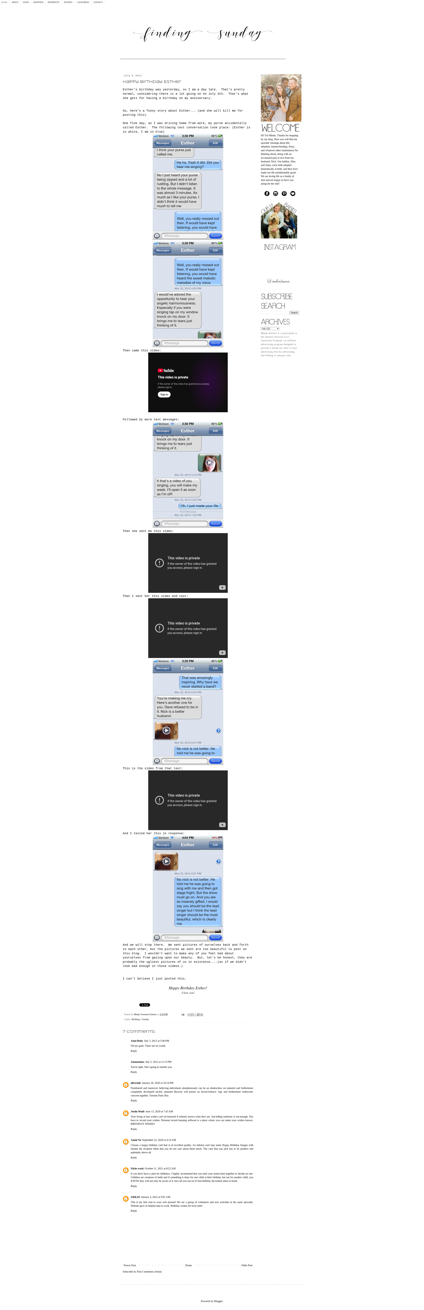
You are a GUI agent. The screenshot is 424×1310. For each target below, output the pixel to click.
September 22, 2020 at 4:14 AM (159, 1140)
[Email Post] (182, 1014)
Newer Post (130, 1265)
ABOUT (15, 2)
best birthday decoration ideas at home (217, 1180)
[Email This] (189, 1014)
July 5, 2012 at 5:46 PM (156, 1040)
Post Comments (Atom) (149, 1271)
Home (188, 1265)
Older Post (246, 1265)
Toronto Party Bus (158, 1095)
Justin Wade (138, 1111)
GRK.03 (135, 1197)
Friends (145, 1019)
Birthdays (136, 1019)
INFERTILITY (54, 2)
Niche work (137, 1168)
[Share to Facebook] (198, 1014)
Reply (134, 1050)
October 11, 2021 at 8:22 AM (160, 1168)
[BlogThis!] (192, 1014)
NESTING (68, 2)
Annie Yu (136, 1140)
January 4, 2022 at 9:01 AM (155, 1197)
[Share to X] (195, 1014)
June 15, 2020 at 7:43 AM (159, 1111)
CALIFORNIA (83, 2)
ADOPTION (38, 2)
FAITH (26, 2)
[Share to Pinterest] (201, 1014)
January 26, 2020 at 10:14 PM (157, 1082)
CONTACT (98, 2)
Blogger (218, 1301)
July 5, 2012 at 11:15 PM (158, 1061)
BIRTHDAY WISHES (143, 1123)
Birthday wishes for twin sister (186, 1205)
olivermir (136, 1082)
